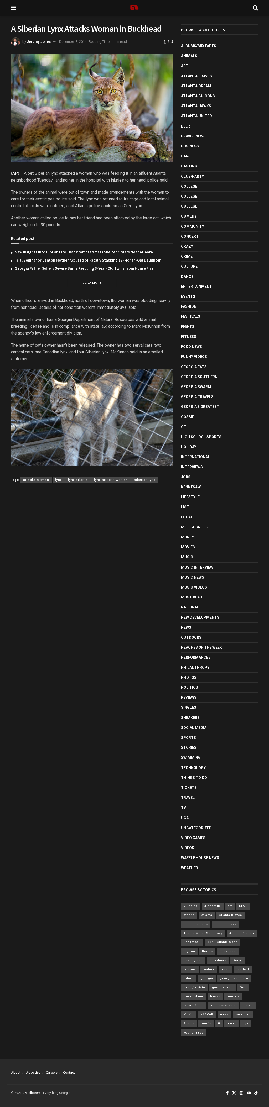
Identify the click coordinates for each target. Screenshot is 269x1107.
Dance (187, 276)
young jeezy (193, 1032)
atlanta (206, 915)
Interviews (192, 467)
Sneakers (190, 718)
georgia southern (234, 978)
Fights (187, 327)
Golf (243, 987)
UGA (185, 818)
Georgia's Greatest (200, 407)
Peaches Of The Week (201, 647)
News (186, 627)
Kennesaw (191, 487)
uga (246, 1023)
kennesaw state (223, 1005)
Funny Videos (194, 356)
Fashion (188, 306)
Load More (91, 282)
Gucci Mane (193, 996)
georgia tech (222, 987)
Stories (188, 747)
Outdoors (191, 637)
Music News (192, 577)
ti (219, 1023)
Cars (186, 156)
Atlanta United (196, 116)
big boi (189, 951)
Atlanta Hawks (196, 106)
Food (225, 969)
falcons (190, 969)
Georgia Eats (194, 367)
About (15, 1072)
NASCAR (206, 1014)
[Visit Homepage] (134, 8)
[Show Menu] (13, 8)
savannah (243, 1014)
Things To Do (194, 778)
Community (192, 226)
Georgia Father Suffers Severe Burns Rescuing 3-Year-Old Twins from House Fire (84, 268)
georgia (206, 978)
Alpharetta (212, 906)
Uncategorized (196, 828)
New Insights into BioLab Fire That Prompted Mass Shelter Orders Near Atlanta (84, 252)
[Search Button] (255, 8)
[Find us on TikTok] (256, 1093)
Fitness (188, 337)
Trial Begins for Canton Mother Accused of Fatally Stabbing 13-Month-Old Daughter (88, 260)
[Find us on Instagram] (241, 1093)
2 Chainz (191, 906)
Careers (52, 1072)
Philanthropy (195, 667)
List (185, 507)
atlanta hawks (225, 924)
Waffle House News (200, 858)
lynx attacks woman (111, 480)
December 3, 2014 (72, 42)
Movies (188, 547)
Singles (188, 707)
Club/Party (192, 176)
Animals (189, 56)
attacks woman (36, 480)
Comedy (188, 216)
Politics (189, 687)
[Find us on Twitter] (234, 1093)
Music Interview (197, 567)
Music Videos (194, 587)
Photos (188, 677)
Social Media (193, 727)
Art (184, 66)
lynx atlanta (78, 480)
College (189, 186)
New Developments (200, 617)
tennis (206, 1023)
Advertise (33, 1072)
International (195, 457)
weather (189, 868)
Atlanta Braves (196, 76)
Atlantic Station (241, 933)
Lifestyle (190, 497)
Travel (188, 798)
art (230, 906)
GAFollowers (32, 1093)
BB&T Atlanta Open (222, 942)
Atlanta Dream (196, 86)
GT (183, 427)
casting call (193, 960)
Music (187, 557)
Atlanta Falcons (198, 96)
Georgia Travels (197, 397)
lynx (58, 480)
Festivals (190, 316)
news (224, 1014)
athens (189, 915)
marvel (248, 1005)
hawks (215, 996)
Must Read (191, 597)
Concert (190, 236)
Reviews (188, 697)
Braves (207, 951)
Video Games (193, 838)
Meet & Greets (195, 527)
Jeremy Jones (39, 42)
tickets (189, 788)
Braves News (193, 136)
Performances (196, 657)
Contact (69, 1072)
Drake (237, 960)
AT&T (243, 906)
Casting (189, 166)
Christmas (218, 960)
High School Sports (201, 437)
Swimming (191, 757)
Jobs (185, 477)
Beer (185, 126)
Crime (187, 256)
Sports (188, 737)
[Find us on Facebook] (227, 1093)
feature (209, 969)
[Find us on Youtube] (249, 1093)
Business (190, 146)
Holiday (188, 447)
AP (15, 173)
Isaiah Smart (194, 1005)
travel (231, 1023)
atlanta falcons (196, 924)
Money (187, 537)
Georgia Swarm (196, 387)
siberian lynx (145, 480)
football (242, 969)
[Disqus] (92, 563)
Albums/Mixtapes (198, 46)
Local (187, 517)
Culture (189, 266)
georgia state (194, 987)
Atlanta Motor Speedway (203, 933)
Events (188, 296)
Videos (187, 848)
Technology (193, 768)
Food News (191, 347)
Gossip (188, 417)
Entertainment (196, 286)
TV (183, 808)
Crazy (187, 246)
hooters (233, 996)
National (190, 607)
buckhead (228, 951)
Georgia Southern (199, 377)
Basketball (192, 942)
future (189, 978)
